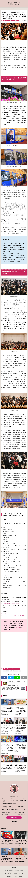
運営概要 (21, 870)
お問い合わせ (14, 817)
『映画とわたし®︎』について (13, 870)
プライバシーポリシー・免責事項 (11, 873)
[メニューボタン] (2, 3)
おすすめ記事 (6, 670)
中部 (11, 670)
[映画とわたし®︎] (14, 3)
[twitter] (12, 822)
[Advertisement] (14, 650)
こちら (18, 627)
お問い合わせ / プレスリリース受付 (10, 872)
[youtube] (16, 822)
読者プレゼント (21, 872)
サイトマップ (20, 873)
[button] (4, 677)
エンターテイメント (14, 20)
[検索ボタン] (25, 3)
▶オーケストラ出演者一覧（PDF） (10, 603)
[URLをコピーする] (24, 677)
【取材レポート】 (6, 20)
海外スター (15, 670)
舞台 (20, 670)
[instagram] (14, 822)
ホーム (6, 870)
